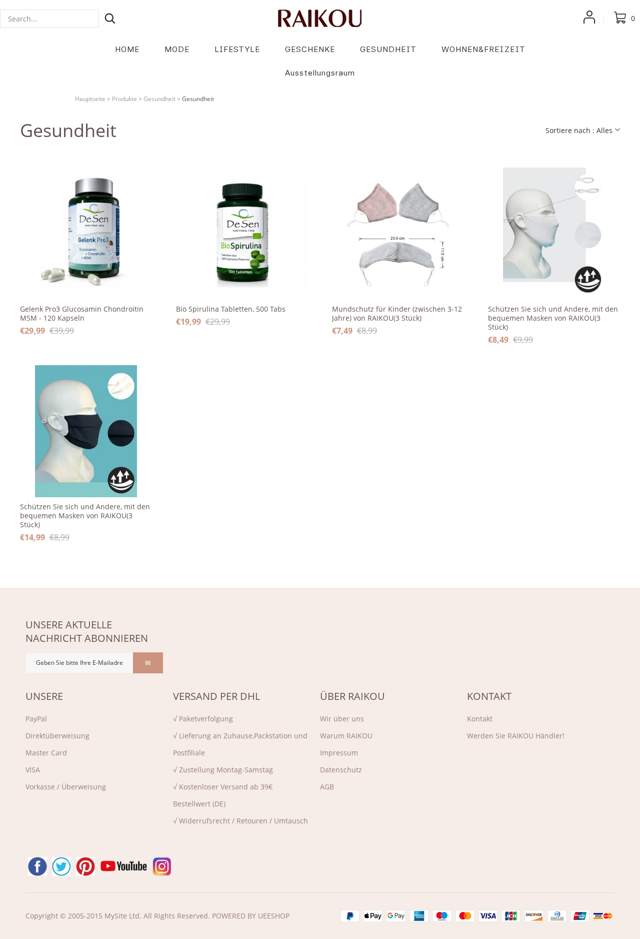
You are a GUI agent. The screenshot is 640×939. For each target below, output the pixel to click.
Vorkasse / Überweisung (66, 786)
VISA (33, 769)
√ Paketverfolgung (203, 718)
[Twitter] (61, 866)
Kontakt (479, 718)
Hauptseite (90, 99)
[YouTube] (124, 866)
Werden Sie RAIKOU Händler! (515, 735)
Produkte (124, 99)
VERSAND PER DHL (216, 696)
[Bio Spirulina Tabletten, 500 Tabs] (242, 234)
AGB (327, 786)
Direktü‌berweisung (58, 735)
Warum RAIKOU (346, 735)
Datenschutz (341, 769)
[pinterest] (85, 866)
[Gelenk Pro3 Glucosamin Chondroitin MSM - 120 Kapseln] (86, 234)
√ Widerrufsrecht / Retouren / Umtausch (240, 820)
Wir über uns (342, 718)
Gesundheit (160, 99)
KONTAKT (489, 696)
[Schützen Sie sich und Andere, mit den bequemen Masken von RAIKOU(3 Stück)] (554, 234)
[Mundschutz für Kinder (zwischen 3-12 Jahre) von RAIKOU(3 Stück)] (398, 234)
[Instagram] (162, 866)
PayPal (36, 718)
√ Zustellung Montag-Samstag (223, 769)
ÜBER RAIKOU (352, 696)
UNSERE (44, 696)
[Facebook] (37, 866)
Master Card (46, 752)
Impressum (339, 752)
